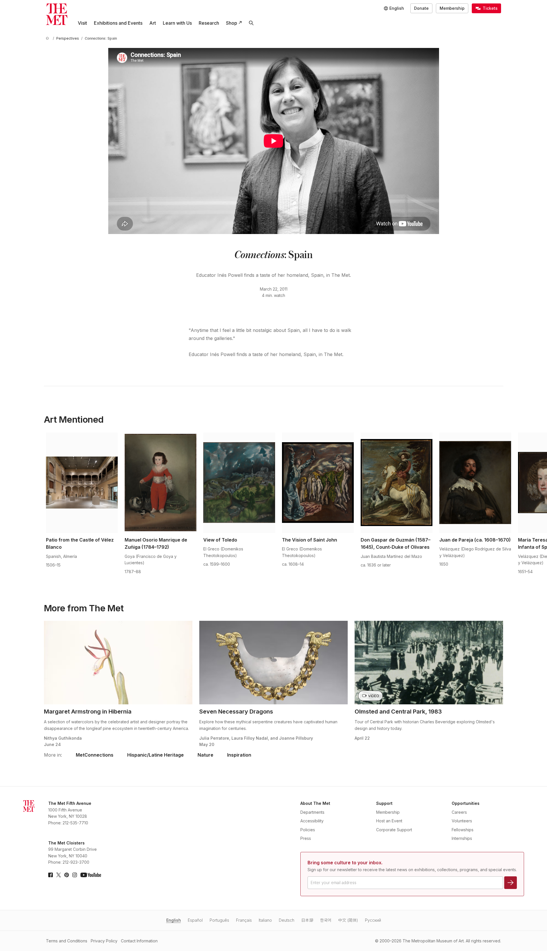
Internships (462, 838)
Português (219, 920)
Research (209, 23)
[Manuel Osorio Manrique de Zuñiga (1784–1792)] (160, 482)
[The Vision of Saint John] (318, 482)
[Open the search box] (251, 23)
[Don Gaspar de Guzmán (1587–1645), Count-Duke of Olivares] (396, 482)
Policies (307, 829)
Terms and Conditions (66, 940)
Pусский (373, 920)
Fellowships (462, 829)
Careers (459, 812)
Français (244, 920)
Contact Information (139, 940)
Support (384, 803)
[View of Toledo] (239, 482)
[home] (48, 38)
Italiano (265, 920)
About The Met (315, 803)
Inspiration (239, 755)
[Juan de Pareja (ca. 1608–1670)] (475, 482)
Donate (421, 8)
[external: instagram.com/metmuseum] (74, 875)
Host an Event (389, 820)
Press (305, 838)
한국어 (325, 920)
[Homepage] (56, 14)
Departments (312, 812)
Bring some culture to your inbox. (345, 862)
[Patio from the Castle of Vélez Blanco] (82, 482)
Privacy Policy (104, 940)
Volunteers (462, 820)
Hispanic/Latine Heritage (155, 755)
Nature (205, 755)
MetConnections (94, 755)
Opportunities (466, 803)
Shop (231, 23)
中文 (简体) (348, 920)
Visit (82, 23)
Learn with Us (177, 23)
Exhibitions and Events (118, 23)
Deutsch (286, 920)
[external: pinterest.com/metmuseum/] (66, 875)
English (173, 920)
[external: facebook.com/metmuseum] (50, 875)
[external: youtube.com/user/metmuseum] (90, 875)
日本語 (307, 920)
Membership (452, 8)
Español (195, 920)
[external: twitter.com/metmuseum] (58, 875)
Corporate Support (394, 829)
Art (152, 23)
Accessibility (312, 820)
